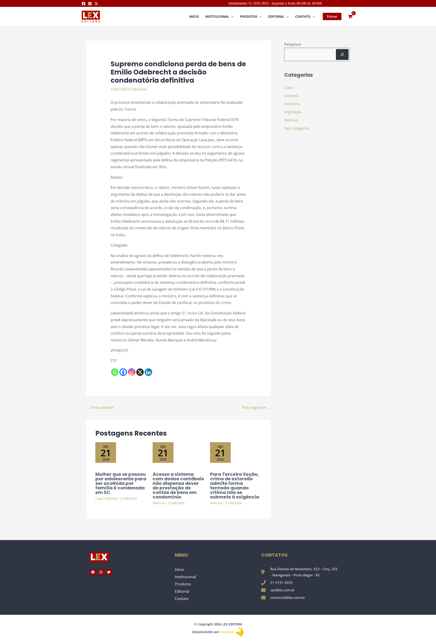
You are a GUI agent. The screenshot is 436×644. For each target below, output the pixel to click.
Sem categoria (296, 128)
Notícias (140, 89)
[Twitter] (96, 3)
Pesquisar (292, 44)
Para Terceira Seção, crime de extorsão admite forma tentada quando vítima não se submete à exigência (234, 485)
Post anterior (100, 407)
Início (179, 569)
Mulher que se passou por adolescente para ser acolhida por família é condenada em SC (120, 483)
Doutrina (292, 103)
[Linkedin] (148, 372)
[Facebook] (83, 3)
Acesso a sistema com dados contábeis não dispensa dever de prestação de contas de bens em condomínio (178, 485)
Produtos (183, 584)
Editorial (182, 591)
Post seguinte (256, 407)
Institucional (185, 576)
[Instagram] (90, 3)
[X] (140, 372)
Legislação (293, 111)
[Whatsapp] (115, 372)
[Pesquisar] (342, 54)
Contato (182, 598)
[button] (231, 16)
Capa (99, 498)
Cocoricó (227, 632)
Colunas (291, 95)
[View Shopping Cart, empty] (350, 16)
